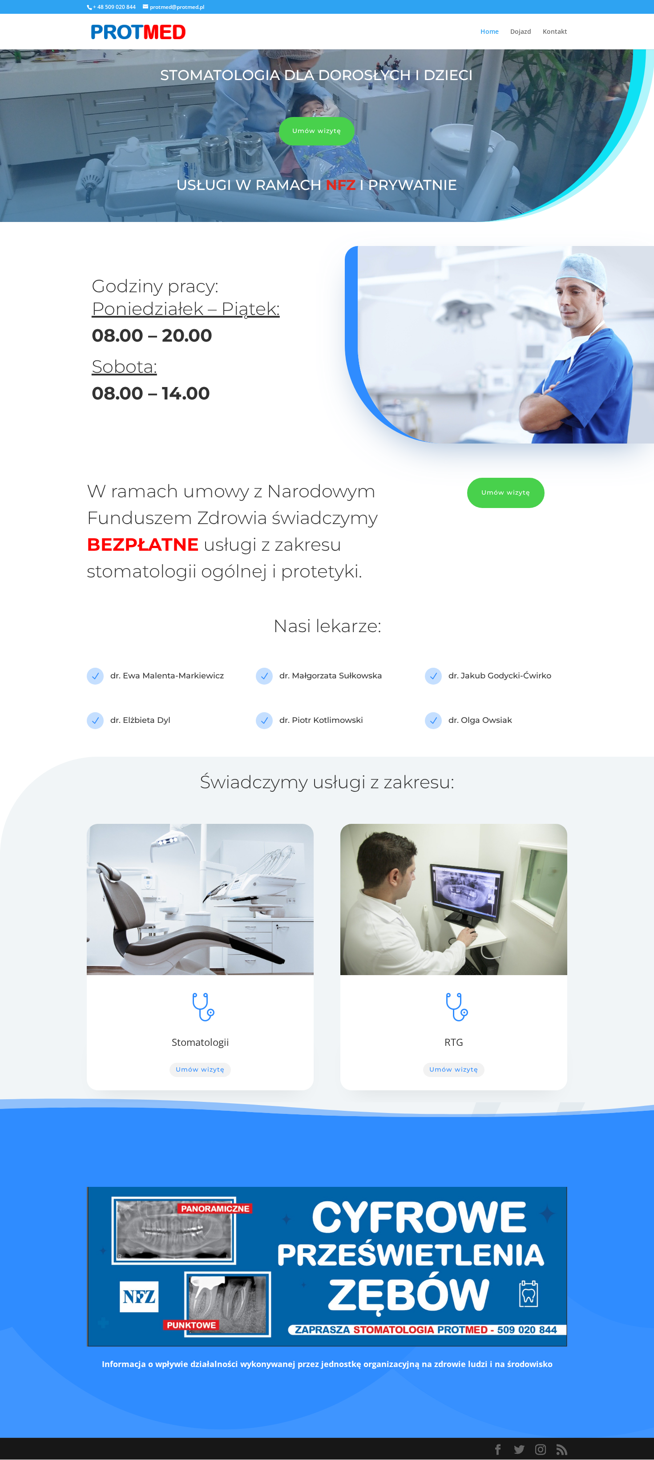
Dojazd (520, 32)
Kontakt (555, 32)
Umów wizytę (316, 131)
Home (489, 32)
